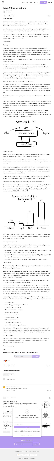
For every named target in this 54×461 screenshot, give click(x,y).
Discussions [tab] (13, 398)
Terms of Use (33, 430)
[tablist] (8, 374)
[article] (27, 404)
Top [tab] (4, 398)
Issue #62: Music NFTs (10, 401)
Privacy (26, 451)
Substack (20, 458)
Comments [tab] (6, 374)
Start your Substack (23, 455)
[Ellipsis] (50, 387)
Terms (29, 451)
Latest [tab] (8, 398)
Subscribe (43, 2)
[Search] (35, 2)
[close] (40, 410)
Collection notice (35, 451)
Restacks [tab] (12, 374)
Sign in (50, 2)
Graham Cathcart (10, 387)
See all (5, 432)
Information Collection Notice (26, 431)
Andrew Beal (9, 10)
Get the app (33, 455)
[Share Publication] (37, 2)
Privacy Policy (37, 431)
